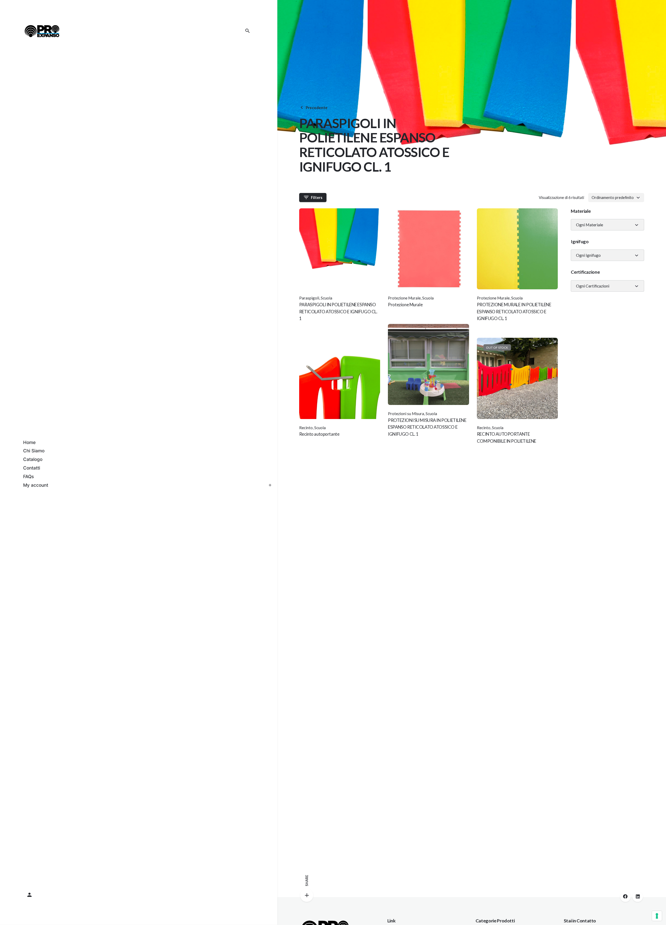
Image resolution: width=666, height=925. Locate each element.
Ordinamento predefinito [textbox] (613, 197)
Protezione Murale (404, 298)
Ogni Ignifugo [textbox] (588, 255)
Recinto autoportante (319, 434)
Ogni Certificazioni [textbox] (592, 286)
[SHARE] (306, 895)
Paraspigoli (309, 298)
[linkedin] (637, 896)
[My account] (138, 895)
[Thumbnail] (42, 31)
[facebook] (625, 896)
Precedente (317, 107)
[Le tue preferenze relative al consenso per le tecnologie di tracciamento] (657, 916)
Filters (316, 197)
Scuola (326, 298)
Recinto (306, 427)
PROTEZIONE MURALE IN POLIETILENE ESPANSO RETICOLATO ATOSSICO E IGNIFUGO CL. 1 (514, 311)
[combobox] (616, 197)
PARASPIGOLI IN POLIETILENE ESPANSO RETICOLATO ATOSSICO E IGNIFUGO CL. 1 (338, 311)
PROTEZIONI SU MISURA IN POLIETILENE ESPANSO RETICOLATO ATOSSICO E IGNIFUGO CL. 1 (427, 427)
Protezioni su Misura (406, 413)
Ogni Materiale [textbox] (589, 224)
